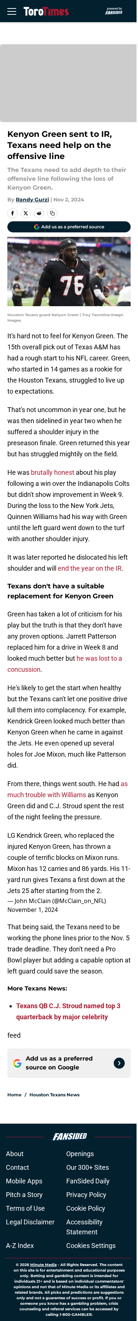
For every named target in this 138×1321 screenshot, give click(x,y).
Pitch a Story (24, 1195)
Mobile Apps (24, 1181)
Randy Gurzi (32, 199)
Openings (80, 1154)
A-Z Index (20, 1245)
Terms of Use (25, 1208)
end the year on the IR (89, 568)
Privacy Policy (86, 1195)
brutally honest (53, 472)
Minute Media (43, 1264)
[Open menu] (11, 11)
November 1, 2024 (32, 910)
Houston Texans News (54, 1094)
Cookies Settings (91, 1245)
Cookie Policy (85, 1208)
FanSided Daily (88, 1181)
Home (14, 1094)
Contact (17, 1167)
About (15, 1154)
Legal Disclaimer (30, 1222)
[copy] (52, 213)
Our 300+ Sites (87, 1167)
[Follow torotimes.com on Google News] (119, 1063)
